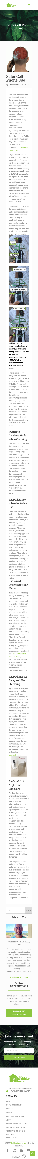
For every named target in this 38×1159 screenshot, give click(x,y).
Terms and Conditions (15, 1131)
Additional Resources (15, 1128)
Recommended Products (16, 1124)
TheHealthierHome (18, 1143)
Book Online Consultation (19, 1012)
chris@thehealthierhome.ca (20, 1088)
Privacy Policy (12, 1138)
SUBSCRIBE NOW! (19, 1057)
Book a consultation (15, 1116)
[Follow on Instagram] (15, 1150)
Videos (9, 1113)
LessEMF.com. (15, 755)
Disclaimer (11, 1134)
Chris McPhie (14, 84)
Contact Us (11, 1109)
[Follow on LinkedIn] (21, 1150)
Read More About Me (19, 977)
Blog (8, 1101)
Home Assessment (14, 1105)
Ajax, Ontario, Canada (20, 1091)
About (8, 1120)
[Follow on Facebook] (8, 1150)
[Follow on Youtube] (28, 1150)
